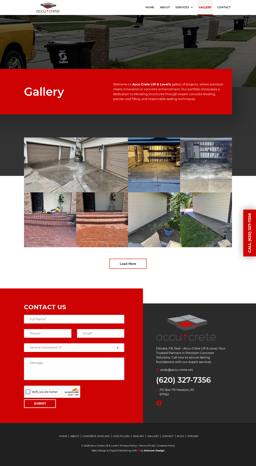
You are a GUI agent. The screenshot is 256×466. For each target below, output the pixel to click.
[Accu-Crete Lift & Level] (48, 7)
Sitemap (192, 436)
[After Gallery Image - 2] (206, 164)
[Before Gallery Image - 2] (154, 164)
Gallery (205, 7)
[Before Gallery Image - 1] (50, 164)
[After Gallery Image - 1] (102, 164)
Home (149, 7)
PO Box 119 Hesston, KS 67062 (177, 392)
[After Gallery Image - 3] (102, 219)
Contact (224, 7)
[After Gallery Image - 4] (206, 219)
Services (182, 7)
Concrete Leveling (96, 436)
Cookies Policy (166, 445)
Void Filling (121, 436)
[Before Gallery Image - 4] (154, 219)
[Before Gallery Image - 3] (50, 219)
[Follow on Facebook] (159, 403)
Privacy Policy (128, 445)
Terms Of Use (147, 445)
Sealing (138, 436)
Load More (128, 264)
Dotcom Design (154, 450)
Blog (180, 436)
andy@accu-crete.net (176, 370)
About (165, 7)
